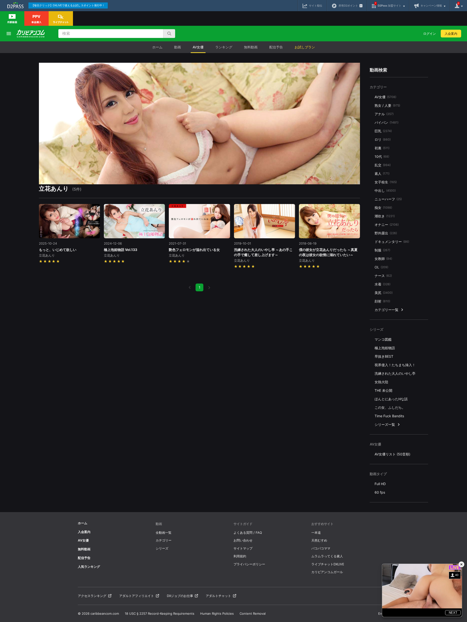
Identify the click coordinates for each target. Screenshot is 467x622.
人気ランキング (89, 567)
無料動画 (251, 47)
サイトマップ (243, 548)
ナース (383, 276)
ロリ (383, 139)
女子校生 (386, 182)
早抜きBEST (384, 356)
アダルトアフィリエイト (136, 596)
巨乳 (383, 131)
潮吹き (385, 216)
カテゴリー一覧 (386, 310)
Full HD (380, 484)
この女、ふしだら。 (390, 407)
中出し (385, 190)
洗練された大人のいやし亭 (395, 373)
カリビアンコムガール (327, 572)
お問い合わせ (243, 540)
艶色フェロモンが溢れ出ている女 (194, 250)
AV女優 (198, 47)
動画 (177, 47)
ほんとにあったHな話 (391, 399)
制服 (382, 250)
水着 (382, 284)
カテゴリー (163, 540)
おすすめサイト (322, 524)
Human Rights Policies (217, 613)
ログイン (429, 34)
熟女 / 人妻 (387, 105)
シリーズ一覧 (385, 424)
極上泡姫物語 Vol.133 (120, 250)
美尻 (384, 293)
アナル (384, 114)
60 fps (380, 492)
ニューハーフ (388, 199)
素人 (382, 173)
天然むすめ (319, 540)
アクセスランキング (92, 596)
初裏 (382, 148)
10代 (382, 156)
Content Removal (253, 613)
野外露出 (386, 233)
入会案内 (451, 34)
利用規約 (240, 556)
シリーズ (162, 548)
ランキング (223, 47)
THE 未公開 (383, 390)
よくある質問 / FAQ (248, 532)
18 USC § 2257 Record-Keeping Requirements (159, 613)
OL (381, 267)
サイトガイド (243, 524)
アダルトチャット (218, 596)
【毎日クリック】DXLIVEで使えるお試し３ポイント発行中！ (68, 5)
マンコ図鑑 (383, 339)
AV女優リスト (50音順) (392, 454)
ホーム (157, 47)
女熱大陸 (381, 382)
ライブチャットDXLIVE (327, 564)
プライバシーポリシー (249, 564)
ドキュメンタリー (392, 242)
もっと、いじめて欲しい (57, 250)
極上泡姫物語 (385, 348)
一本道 (316, 532)
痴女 (383, 207)
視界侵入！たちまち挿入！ (395, 365)
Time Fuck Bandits (389, 416)
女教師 (383, 259)
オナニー (387, 224)
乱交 (383, 165)
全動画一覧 (163, 532)
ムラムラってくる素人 (327, 556)
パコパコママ (320, 548)
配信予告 (276, 47)
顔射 (382, 301)
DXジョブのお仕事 (180, 596)
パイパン (386, 122)
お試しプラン (305, 47)
